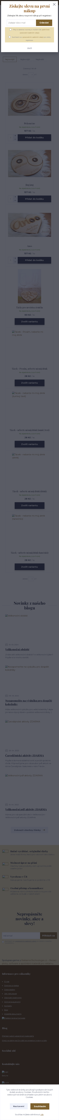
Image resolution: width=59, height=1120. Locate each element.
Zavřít (29, 48)
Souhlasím (40, 1106)
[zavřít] (54, 4)
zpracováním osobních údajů (32, 37)
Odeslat (44, 22)
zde (42, 1114)
